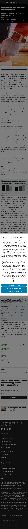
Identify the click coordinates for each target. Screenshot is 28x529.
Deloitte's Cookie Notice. (20, 281)
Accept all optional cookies (14, 285)
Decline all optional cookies (14, 288)
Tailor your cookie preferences (14, 291)
